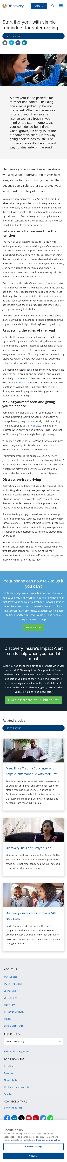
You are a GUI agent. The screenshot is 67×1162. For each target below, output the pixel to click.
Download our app (13, 1107)
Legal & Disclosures (13, 1025)
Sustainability (10, 997)
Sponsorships (11, 990)
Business (8, 1073)
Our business (10, 976)
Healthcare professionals (16, 1087)
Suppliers (8, 1094)
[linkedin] (14, 1118)
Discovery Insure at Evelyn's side (28, 848)
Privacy (7, 1018)
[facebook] (7, 1118)
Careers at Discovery (14, 1011)
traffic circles (33, 425)
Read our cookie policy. (48, 1139)
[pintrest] (36, 1118)
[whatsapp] (50, 1118)
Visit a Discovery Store (16, 1051)
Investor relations (13, 983)
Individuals (9, 1066)
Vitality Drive (19, 382)
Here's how (33, 627)
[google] (29, 1118)
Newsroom (9, 1004)
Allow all (33, 1155)
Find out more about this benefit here (33, 700)
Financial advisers (12, 1080)
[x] (21, 1118)
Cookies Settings (33, 1146)
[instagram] (43, 1118)
